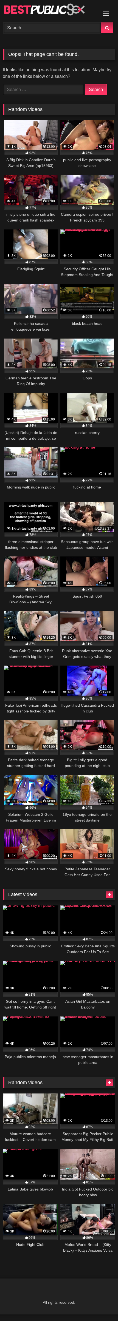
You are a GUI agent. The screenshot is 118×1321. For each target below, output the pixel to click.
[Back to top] (101, 1304)
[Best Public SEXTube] (48, 10)
